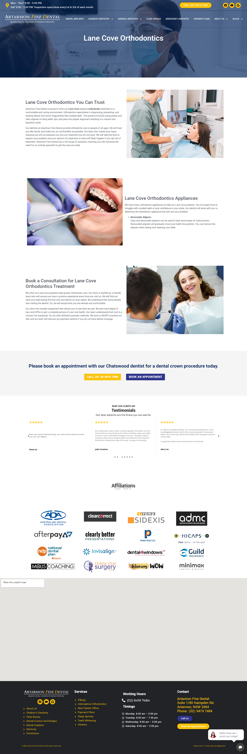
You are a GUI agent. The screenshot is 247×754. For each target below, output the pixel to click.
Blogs (236, 18)
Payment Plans (202, 18)
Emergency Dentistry (177, 18)
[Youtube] (231, 5)
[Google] (238, 5)
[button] (28, 436)
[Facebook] (225, 5)
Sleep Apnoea (154, 18)
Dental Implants (75, 18)
